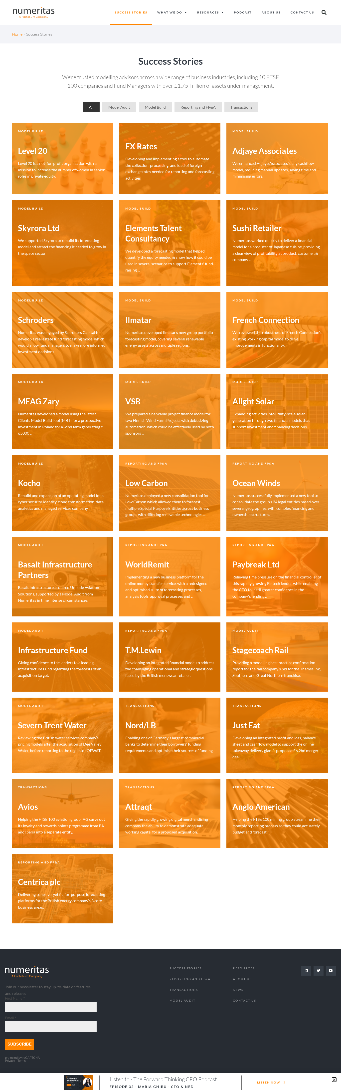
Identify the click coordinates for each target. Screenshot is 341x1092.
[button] (334, 1080)
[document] (170, 546)
